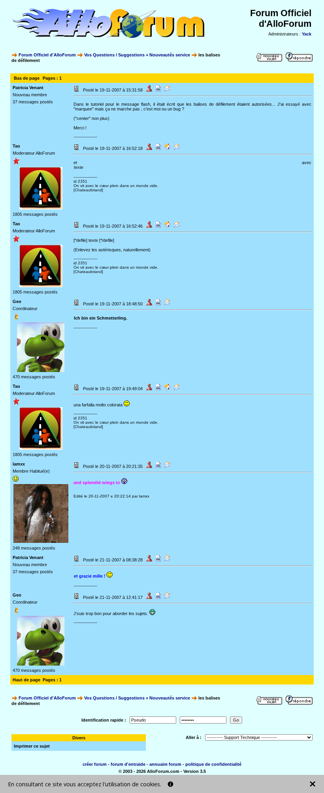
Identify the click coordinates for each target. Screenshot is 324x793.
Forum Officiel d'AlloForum (47, 54)
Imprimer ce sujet (32, 746)
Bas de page (27, 78)
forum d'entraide (128, 764)
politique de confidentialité (213, 764)
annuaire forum (165, 764)
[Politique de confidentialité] (170, 784)
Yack (306, 34)
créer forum (95, 764)
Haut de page (26, 679)
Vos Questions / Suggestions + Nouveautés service (137, 54)
